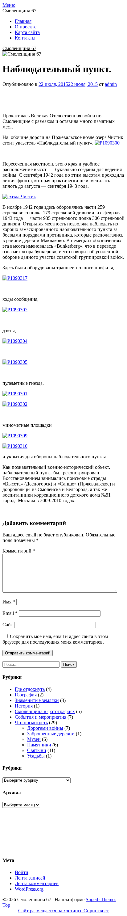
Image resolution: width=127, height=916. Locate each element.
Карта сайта (27, 32)
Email (10, 613)
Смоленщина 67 (19, 10)
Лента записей (30, 877)
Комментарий (18, 550)
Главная (23, 21)
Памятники (39, 744)
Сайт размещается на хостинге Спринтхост (63, 910)
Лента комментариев (37, 883)
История (24, 705)
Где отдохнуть (30, 689)
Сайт (7, 624)
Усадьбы (36, 755)
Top (6, 905)
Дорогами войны (45, 728)
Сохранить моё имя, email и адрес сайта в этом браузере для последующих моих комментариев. (55, 639)
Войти (21, 872)
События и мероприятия (40, 717)
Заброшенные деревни (51, 733)
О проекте (25, 26)
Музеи (34, 739)
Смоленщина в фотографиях (45, 711)
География (26, 694)
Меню (8, 5)
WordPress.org (29, 889)
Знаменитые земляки (37, 700)
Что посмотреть (31, 722)
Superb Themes (101, 899)
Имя (8, 601)
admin (111, 84)
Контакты (25, 37)
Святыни (36, 750)
